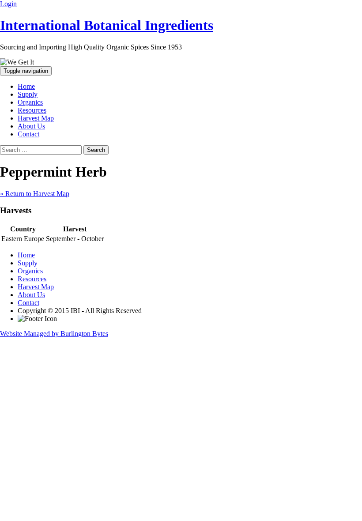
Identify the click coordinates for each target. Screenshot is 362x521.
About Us (31, 126)
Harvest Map (36, 118)
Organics (30, 102)
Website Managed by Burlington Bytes (54, 333)
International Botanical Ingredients (106, 25)
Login (8, 4)
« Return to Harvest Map (34, 193)
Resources (32, 110)
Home (26, 86)
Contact (28, 134)
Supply (28, 94)
